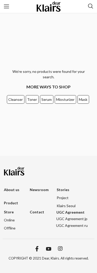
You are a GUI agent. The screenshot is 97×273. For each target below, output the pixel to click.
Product (11, 203)
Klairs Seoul (66, 206)
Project (63, 197)
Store (9, 212)
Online (9, 220)
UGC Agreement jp (71, 218)
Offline (10, 228)
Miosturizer (65, 99)
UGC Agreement (70, 212)
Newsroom (39, 189)
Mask (83, 99)
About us (11, 189)
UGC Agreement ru (72, 225)
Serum (46, 99)
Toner (32, 99)
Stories (63, 189)
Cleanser (15, 99)
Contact (37, 212)
